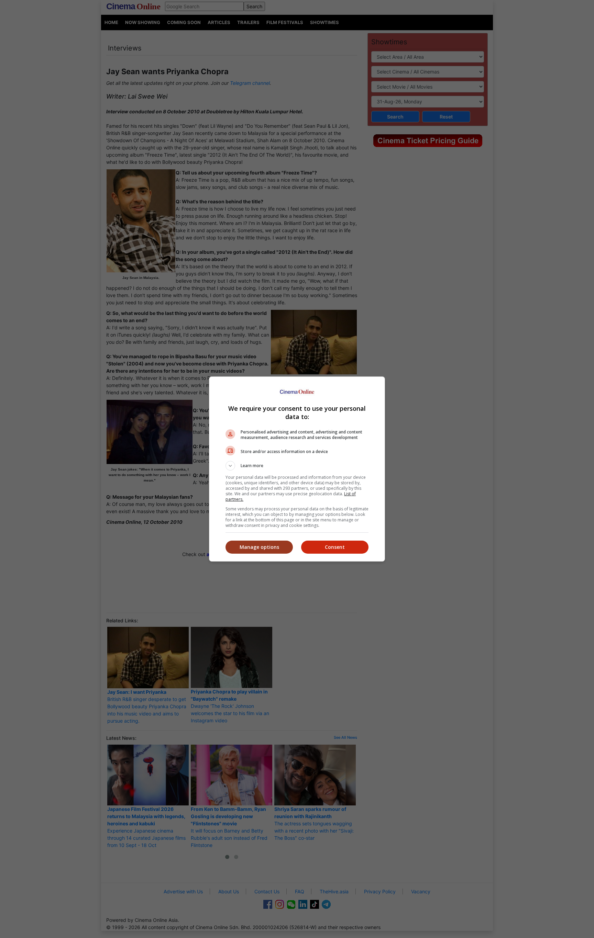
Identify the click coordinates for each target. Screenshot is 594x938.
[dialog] (297, 469)
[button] (297, 466)
